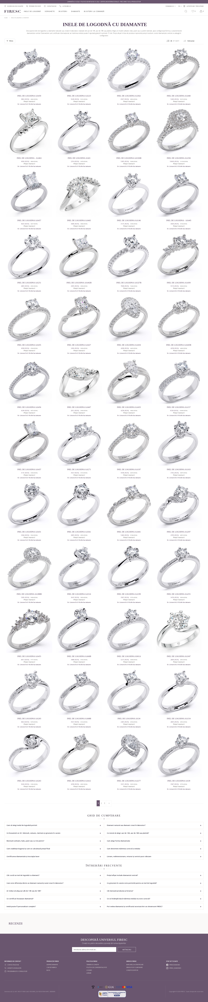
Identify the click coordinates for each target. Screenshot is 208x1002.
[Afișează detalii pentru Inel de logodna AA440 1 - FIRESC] (179, 69)
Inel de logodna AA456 (29, 407)
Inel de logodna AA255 (179, 594)
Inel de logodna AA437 (29, 469)
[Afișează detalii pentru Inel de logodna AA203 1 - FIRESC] (29, 692)
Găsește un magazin (14, 968)
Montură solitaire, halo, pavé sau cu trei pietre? (25, 841)
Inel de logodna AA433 (129, 407)
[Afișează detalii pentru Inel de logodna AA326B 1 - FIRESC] (129, 131)
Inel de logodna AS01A (129, 656)
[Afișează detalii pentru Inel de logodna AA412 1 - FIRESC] (79, 754)
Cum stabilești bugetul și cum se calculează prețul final (28, 849)
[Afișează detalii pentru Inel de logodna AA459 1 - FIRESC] (29, 69)
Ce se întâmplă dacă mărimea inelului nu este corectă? (128, 899)
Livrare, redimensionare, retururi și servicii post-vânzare (129, 856)
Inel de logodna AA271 (79, 469)
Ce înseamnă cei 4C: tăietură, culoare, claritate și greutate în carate (33, 833)
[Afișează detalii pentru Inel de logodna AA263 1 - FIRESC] (29, 754)
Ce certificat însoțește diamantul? (20, 899)
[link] (65, 6)
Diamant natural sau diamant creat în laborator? (126, 825)
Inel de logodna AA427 (79, 345)
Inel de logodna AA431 (29, 532)
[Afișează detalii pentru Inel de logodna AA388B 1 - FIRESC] (29, 567)
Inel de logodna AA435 (29, 345)
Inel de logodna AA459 (29, 96)
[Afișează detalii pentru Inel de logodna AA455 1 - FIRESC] (29, 630)
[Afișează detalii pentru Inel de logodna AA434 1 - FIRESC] (129, 318)
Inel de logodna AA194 (179, 158)
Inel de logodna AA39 (178, 781)
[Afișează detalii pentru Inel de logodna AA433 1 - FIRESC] (129, 381)
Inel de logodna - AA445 (178, 220)
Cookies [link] (89, 970)
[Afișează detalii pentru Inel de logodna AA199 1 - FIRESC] (129, 567)
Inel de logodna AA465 (79, 220)
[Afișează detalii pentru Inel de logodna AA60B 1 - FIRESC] (79, 630)
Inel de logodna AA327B (128, 283)
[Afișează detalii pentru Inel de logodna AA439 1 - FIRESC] (179, 256)
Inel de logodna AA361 (79, 532)
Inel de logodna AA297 (179, 532)
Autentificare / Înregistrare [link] (195, 6)
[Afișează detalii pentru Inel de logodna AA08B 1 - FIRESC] (79, 692)
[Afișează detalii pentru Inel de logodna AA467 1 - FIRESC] (79, 381)
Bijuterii (63, 11)
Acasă (5, 18)
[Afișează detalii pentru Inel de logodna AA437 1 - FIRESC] (29, 443)
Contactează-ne (13, 965)
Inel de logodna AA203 (29, 719)
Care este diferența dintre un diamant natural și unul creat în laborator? (35, 883)
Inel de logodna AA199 (129, 594)
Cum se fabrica (52, 967)
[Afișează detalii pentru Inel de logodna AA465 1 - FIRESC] (79, 194)
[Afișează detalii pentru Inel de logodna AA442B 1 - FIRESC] (79, 256)
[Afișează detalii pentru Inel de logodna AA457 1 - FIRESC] (29, 194)
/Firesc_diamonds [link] (175, 968)
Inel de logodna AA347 (179, 656)
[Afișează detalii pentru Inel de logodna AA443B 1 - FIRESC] (179, 318)
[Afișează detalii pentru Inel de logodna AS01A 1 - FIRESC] (129, 630)
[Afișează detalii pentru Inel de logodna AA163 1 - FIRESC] (179, 443)
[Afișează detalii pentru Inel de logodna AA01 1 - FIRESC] (79, 131)
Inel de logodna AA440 (179, 96)
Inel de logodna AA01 (79, 158)
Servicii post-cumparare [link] (134, 967)
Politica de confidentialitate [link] (96, 967)
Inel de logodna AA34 (129, 719)
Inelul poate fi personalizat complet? (21, 906)
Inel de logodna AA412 (79, 781)
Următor (108, 803)
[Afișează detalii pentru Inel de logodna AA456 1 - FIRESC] (29, 381)
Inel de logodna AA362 (129, 96)
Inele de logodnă (32, 11)
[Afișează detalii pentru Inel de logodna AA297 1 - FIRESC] (179, 505)
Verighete (50, 11)
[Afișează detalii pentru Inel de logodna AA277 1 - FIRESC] (129, 754)
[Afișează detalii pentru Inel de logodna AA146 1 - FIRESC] (129, 194)
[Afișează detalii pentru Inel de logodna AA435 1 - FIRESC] (29, 318)
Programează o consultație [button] (17, 971)
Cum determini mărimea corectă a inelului (123, 849)
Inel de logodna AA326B (128, 158)
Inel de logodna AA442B (79, 283)
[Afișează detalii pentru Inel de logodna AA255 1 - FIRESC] (179, 567)
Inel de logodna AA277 (129, 781)
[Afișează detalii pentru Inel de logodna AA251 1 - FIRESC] (29, 256)
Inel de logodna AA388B (29, 594)
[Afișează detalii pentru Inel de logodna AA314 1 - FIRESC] (79, 567)
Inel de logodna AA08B (79, 719)
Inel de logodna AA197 (129, 469)
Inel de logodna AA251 (29, 283)
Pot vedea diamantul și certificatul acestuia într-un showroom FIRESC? (134, 906)
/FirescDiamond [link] (174, 965)
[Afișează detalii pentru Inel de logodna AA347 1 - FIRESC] (179, 630)
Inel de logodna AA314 (79, 594)
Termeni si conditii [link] (92, 965)
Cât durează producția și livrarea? (120, 891)
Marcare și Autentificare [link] (134, 965)
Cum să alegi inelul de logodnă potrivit (22, 825)
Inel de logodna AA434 (129, 345)
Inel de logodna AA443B (178, 345)
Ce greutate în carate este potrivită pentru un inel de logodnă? (132, 883)
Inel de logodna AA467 (79, 407)
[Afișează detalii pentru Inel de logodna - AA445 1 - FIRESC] (179, 194)
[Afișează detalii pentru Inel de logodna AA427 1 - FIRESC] (79, 318)
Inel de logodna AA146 (129, 220)
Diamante (75, 11)
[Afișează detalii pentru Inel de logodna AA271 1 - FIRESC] (79, 443)
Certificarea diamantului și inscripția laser (23, 856)
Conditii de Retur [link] (132, 970)
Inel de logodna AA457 (29, 220)
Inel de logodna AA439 (179, 283)
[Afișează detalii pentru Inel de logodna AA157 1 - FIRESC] (179, 381)
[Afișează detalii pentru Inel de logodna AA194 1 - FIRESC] (179, 131)
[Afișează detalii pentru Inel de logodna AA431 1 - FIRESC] (29, 505)
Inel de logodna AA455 (29, 656)
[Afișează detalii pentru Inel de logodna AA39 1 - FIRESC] (179, 754)
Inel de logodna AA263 (29, 781)
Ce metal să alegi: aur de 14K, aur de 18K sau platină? (128, 833)
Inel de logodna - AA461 (29, 158)
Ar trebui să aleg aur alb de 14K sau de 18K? (24, 891)
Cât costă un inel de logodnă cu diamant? (23, 875)
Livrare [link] (88, 973)
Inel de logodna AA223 (79, 96)
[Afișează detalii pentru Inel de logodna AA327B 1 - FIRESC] (129, 256)
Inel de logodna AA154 (179, 719)
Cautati (186, 11)
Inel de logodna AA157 (179, 407)
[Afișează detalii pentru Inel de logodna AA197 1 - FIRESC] (129, 443)
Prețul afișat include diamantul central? (122, 875)
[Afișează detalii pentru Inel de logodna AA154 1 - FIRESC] (179, 692)
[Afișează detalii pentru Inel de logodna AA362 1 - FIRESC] (129, 69)
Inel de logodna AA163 (179, 469)
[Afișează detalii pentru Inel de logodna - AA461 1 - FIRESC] (29, 131)
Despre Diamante (52, 965)
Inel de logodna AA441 (129, 532)
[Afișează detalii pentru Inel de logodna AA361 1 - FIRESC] (79, 505)
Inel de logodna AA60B (79, 656)
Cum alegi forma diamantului (118, 841)
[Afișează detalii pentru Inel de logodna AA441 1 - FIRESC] (129, 505)
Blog (48, 970)
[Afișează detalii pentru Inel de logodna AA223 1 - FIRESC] (79, 69)
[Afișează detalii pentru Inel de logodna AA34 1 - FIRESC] (129, 692)
